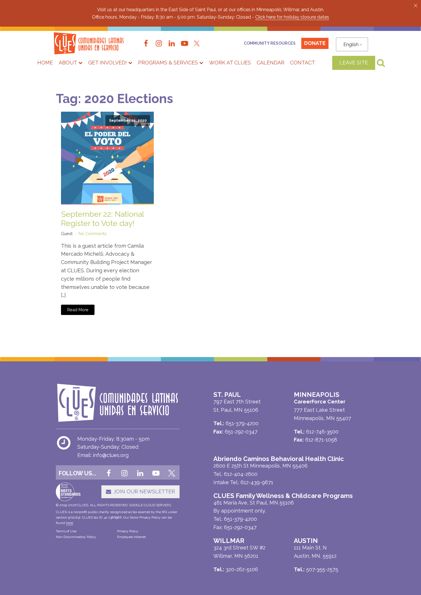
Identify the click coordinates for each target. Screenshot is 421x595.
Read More (77, 309)
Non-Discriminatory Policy (76, 537)
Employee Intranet (131, 537)
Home (45, 63)
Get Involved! (107, 63)
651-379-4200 (240, 519)
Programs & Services (168, 63)
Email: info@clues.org (103, 455)
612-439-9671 (257, 482)
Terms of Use (66, 531)
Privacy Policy (127, 531)
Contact (302, 63)
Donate (315, 43)
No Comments (92, 233)
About (68, 63)
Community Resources (270, 43)
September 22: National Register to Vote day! (102, 219)
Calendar (270, 63)
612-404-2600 (240, 474)
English (351, 44)
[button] (415, 5)
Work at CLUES (230, 63)
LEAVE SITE (353, 63)
